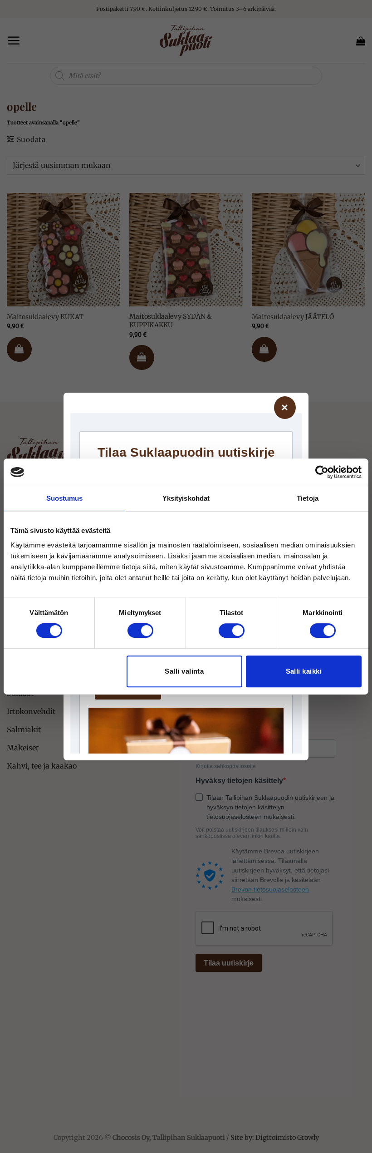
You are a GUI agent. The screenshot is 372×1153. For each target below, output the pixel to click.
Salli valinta (184, 671)
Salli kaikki (304, 671)
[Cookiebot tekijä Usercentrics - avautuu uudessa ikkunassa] (322, 472)
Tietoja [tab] (307, 498)
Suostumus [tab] (64, 498)
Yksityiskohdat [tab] (186, 498)
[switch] (140, 630)
